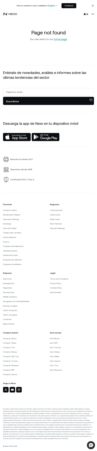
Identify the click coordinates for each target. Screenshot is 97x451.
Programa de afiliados (12, 264)
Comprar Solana (10, 352)
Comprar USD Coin (11, 356)
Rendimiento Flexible (11, 215)
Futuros (6, 242)
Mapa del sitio (9, 324)
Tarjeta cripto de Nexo (12, 233)
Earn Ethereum (56, 370)
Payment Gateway (57, 228)
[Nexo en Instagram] (19, 389)
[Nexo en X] (6, 389)
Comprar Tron (9, 347)
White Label (55, 219)
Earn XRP (53, 343)
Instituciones (55, 215)
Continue (69, 5)
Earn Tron (54, 365)
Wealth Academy (10, 297)
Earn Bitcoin (55, 338)
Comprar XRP (8, 370)
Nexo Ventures (56, 224)
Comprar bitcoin (10, 338)
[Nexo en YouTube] (12, 389)
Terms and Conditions (59, 279)
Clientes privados (10, 251)
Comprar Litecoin (10, 374)
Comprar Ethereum (11, 365)
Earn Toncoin (55, 347)
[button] (91, 445)
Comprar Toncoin (10, 361)
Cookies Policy (56, 288)
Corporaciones (56, 210)
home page (60, 39)
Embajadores (8, 283)
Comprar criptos (10, 210)
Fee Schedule (55, 292)
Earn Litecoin (55, 361)
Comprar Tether (9, 343)
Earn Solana (55, 352)
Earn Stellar (54, 356)
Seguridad (7, 288)
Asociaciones (8, 292)
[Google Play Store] (45, 137)
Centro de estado (10, 315)
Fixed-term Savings (11, 219)
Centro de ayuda (10, 310)
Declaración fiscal (10, 255)
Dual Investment (9, 237)
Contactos (7, 319)
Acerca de (7, 279)
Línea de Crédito (10, 228)
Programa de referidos (12, 260)
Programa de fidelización (13, 246)
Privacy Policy (55, 283)
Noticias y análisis (10, 306)
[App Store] (17, 137)
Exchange (7, 224)
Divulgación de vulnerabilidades (16, 301)
